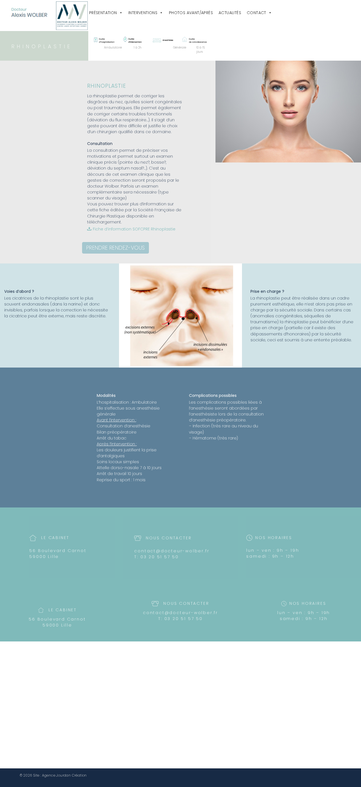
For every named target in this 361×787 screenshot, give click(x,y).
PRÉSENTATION (103, 13)
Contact (256, 13)
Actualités (230, 13)
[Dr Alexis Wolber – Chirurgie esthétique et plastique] (49, 15)
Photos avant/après (191, 13)
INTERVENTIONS (142, 13)
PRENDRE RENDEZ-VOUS (115, 248)
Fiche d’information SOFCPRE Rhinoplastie (134, 229)
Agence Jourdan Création (64, 775)
